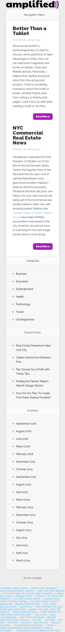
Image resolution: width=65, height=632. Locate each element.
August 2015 (23, 484)
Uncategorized (25, 319)
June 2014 (22, 545)
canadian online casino (14, 588)
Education (22, 281)
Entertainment (24, 289)
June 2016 (22, 438)
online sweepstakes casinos (17, 590)
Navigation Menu (34, 15)
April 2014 (22, 552)
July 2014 (21, 537)
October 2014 (24, 522)
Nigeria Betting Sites (27, 604)
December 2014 (26, 514)
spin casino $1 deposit (50, 590)
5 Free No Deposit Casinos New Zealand (27, 593)
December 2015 (25, 461)
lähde (50, 625)
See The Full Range (32, 617)
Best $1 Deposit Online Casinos (28, 618)
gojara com (36, 609)
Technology (23, 304)
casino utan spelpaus (44, 588)
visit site (37, 619)
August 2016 (23, 431)
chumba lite (41, 622)
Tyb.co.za (40, 614)
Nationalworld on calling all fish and (38, 630)
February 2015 (24, 507)
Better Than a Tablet (29, 30)
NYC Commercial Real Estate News (28, 135)
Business (21, 273)
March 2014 (23, 560)
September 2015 (26, 476)
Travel (20, 311)
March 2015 (23, 499)
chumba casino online (27, 598)
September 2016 (26, 423)
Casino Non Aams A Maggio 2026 (32, 595)
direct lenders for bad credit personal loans (30, 613)
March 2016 (23, 446)
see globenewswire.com (29, 625)
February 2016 (24, 454)
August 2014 (23, 530)
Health (20, 296)
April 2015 (22, 492)
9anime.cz (26, 606)
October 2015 (24, 469)
